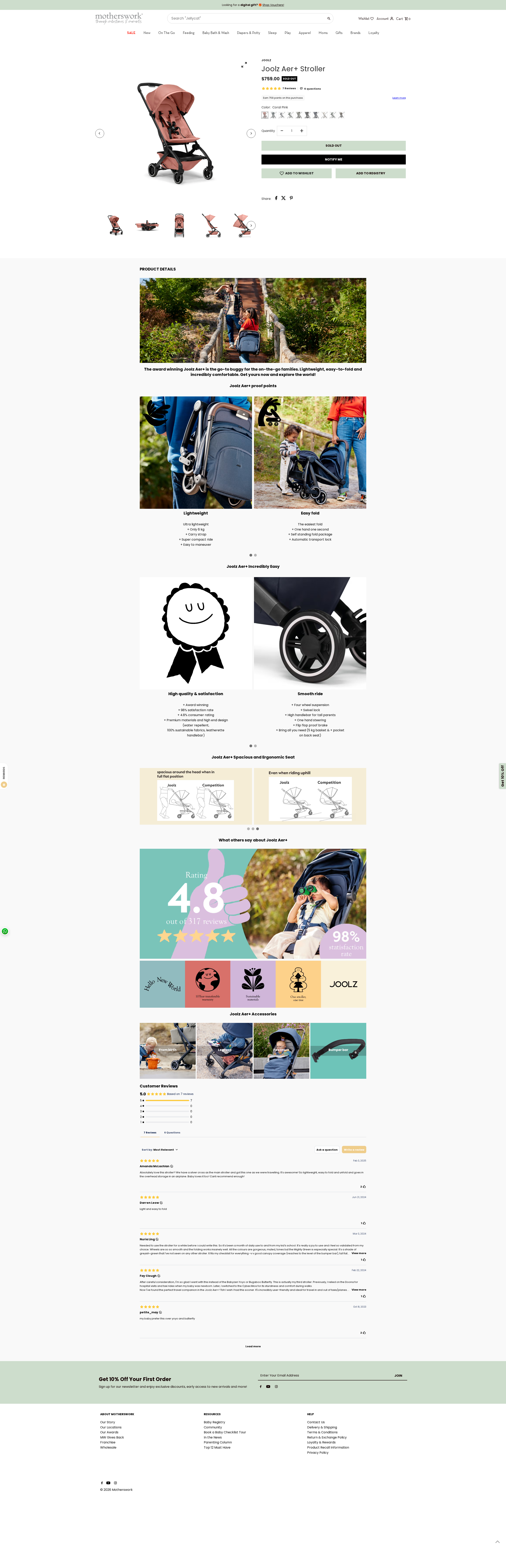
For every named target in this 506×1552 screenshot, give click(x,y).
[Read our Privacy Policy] (244, 821)
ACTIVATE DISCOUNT (226, 801)
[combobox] (215, 771)
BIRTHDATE (212, 781)
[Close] (301, 725)
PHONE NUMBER (216, 762)
